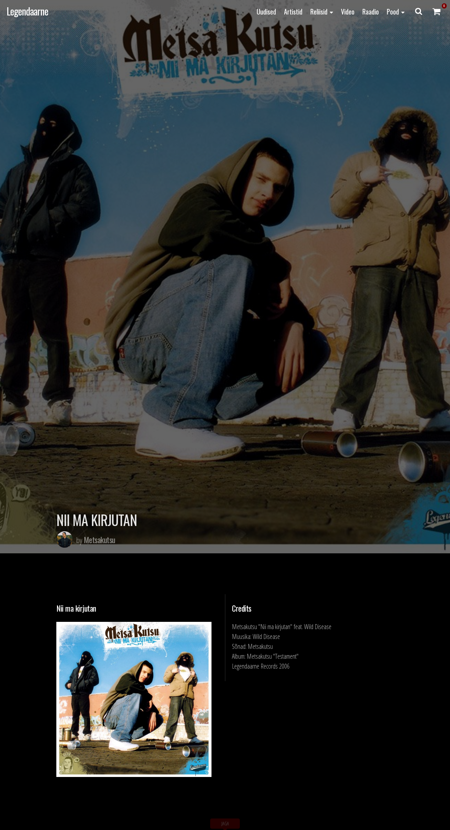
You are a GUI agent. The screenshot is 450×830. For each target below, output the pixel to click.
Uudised (266, 11)
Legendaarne (27, 11)
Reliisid (318, 11)
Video (347, 11)
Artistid (293, 11)
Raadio (370, 11)
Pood (393, 11)
